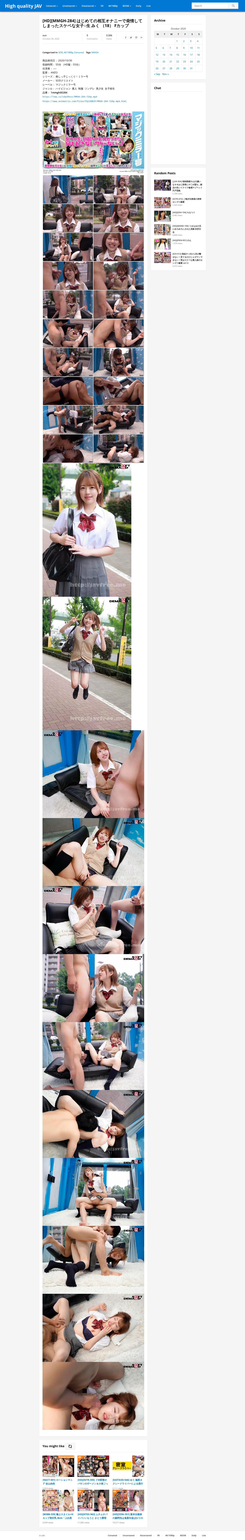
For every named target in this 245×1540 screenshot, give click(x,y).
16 (184, 54)
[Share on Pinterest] (136, 37)
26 (157, 68)
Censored (51, 5)
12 (157, 54)
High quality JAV (23, 6)
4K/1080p (113, 5)
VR (102, 5)
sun (44, 35)
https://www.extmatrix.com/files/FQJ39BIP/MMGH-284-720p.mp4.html (84, 101)
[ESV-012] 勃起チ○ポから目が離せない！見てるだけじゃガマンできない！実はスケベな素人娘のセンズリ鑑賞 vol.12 (187, 258)
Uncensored (68, 5)
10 (191, 47)
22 (177, 61)
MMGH (95, 52)
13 (163, 54)
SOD (60, 52)
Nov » (165, 74)
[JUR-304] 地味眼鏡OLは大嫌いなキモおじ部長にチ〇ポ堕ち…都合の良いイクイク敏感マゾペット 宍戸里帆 (187, 186)
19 (157, 61)
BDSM (126, 5)
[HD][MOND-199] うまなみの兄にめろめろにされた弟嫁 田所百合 (186, 229)
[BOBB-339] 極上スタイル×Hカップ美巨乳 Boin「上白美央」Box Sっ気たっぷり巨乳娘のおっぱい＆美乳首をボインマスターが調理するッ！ (58, 1516)
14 (171, 54)
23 (184, 61)
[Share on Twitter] (131, 37)
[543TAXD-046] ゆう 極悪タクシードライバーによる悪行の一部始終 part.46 (128, 1481)
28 (171, 68)
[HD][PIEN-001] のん (181, 240)
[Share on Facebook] (125, 37)
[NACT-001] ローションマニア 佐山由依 (57, 1481)
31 (191, 68)
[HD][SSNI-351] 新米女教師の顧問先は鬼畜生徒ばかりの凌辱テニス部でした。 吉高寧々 (128, 1516)
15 (177, 54)
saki (43, 1535)
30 (184, 68)
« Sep (157, 74)
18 (198, 54)
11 (198, 47)
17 (191, 54)
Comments (92, 37)
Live (148, 5)
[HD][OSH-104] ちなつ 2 (183, 212)
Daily (138, 5)
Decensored (88, 5)
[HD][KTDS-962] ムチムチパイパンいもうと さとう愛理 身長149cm (93, 1516)
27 (163, 68)
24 (191, 61)
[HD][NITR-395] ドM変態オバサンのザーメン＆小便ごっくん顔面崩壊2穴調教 (93, 1481)
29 (177, 68)
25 (198, 61)
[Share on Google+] (141, 37)
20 (163, 61)
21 (171, 61)
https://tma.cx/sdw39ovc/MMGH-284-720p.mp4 (69, 97)
